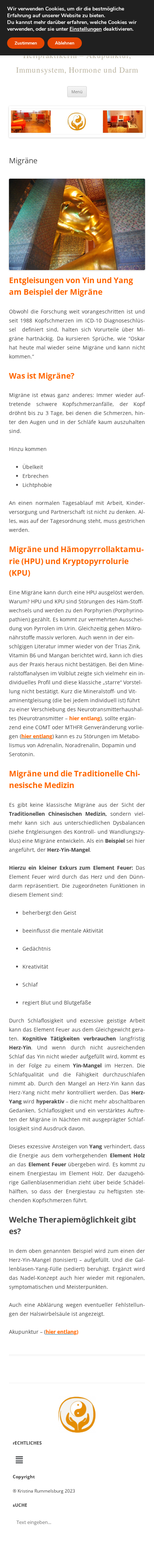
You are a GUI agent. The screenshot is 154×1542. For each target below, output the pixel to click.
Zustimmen (26, 43)
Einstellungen (86, 29)
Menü (77, 91)
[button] (77, 1460)
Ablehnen (64, 43)
